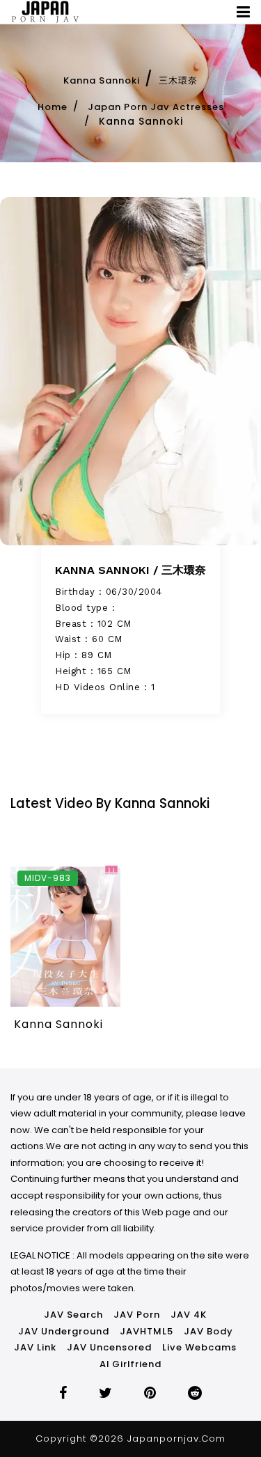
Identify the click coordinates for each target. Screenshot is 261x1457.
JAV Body (208, 1331)
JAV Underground (63, 1331)
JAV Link (35, 1347)
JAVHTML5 (146, 1331)
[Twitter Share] (106, 1394)
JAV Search (73, 1314)
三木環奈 (178, 80)
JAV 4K (189, 1314)
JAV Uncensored (109, 1347)
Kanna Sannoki (101, 80)
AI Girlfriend (130, 1364)
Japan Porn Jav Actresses (156, 107)
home (53, 107)
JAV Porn (136, 1314)
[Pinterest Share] (150, 1394)
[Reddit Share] (195, 1394)
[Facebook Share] (63, 1394)
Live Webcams (199, 1347)
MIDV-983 (47, 878)
